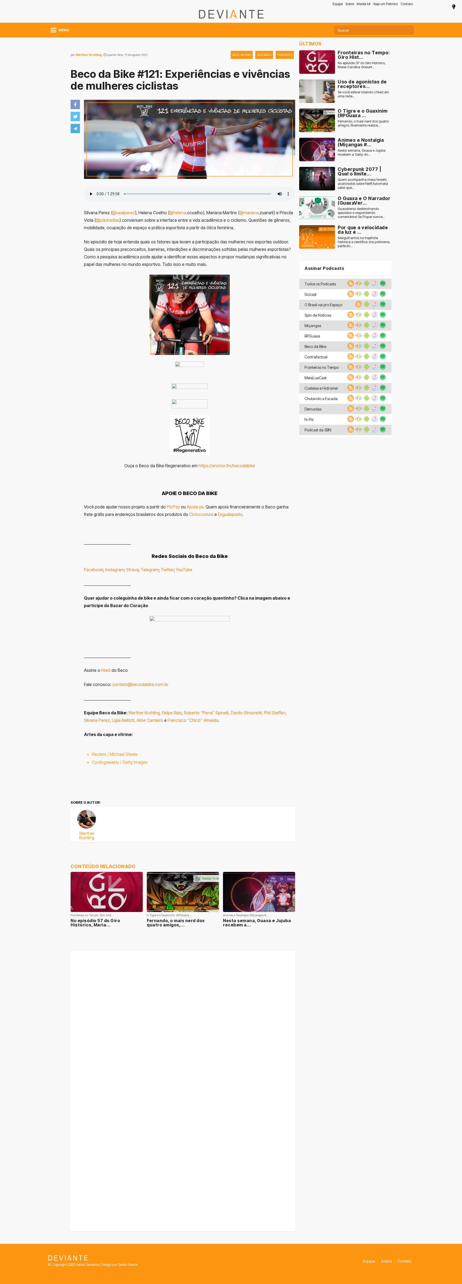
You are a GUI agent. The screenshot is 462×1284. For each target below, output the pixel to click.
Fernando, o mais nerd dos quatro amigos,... (176, 922)
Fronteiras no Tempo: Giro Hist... (364, 55)
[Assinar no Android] (366, 285)
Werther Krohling (89, 55)
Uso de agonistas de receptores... (362, 84)
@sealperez (123, 212)
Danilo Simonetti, (247, 712)
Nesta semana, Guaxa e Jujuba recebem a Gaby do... (362, 152)
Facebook (93, 569)
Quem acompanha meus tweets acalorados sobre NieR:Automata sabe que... (363, 184)
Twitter (167, 569)
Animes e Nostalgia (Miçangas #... (361, 142)
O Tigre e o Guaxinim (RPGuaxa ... (362, 113)
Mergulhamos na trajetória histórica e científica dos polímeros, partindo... (364, 242)
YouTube (184, 569)
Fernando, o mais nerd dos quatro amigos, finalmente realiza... (363, 123)
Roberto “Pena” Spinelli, (207, 712)
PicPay (173, 506)
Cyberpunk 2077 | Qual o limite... (359, 171)
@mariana (249, 212)
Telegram (150, 569)
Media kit (364, 4)
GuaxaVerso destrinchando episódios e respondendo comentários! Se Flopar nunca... (361, 213)
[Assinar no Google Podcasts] (358, 285)
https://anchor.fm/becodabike (227, 465)
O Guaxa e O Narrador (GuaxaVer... (364, 201)
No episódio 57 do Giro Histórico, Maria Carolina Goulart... (362, 65)
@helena (177, 212)
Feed (105, 670)
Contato (407, 4)
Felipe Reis (172, 712)
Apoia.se (195, 506)
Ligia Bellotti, (124, 720)
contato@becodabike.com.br (140, 684)
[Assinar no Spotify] (382, 285)
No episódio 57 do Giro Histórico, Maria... (95, 922)
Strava (132, 569)
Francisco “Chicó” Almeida (193, 720)
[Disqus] (183, 1021)
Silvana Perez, (97, 720)
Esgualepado (230, 514)
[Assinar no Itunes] (374, 285)
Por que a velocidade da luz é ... (363, 230)
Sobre (349, 4)
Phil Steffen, (275, 712)
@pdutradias (108, 220)
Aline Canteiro (150, 720)
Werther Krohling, (144, 712)
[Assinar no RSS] (350, 285)
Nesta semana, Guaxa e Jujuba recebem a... (257, 922)
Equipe (338, 4)
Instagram (114, 569)
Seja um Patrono (385, 4)
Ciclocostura (201, 514)
